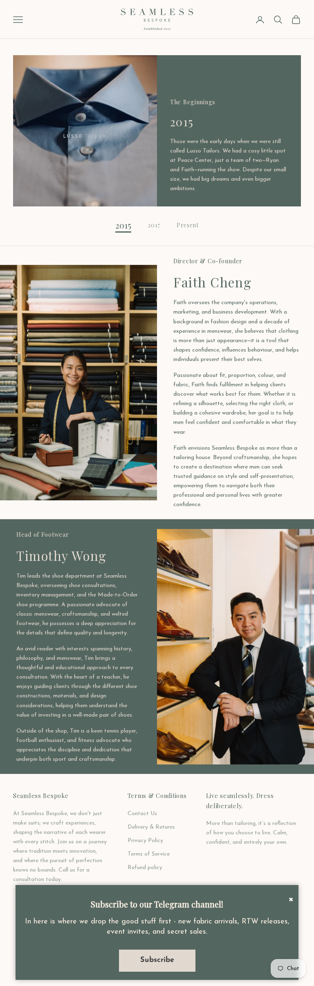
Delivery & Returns (151, 827)
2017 (154, 225)
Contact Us (142, 814)
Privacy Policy (145, 841)
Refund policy (145, 868)
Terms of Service (149, 854)
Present (188, 225)
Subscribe (157, 960)
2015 (123, 225)
